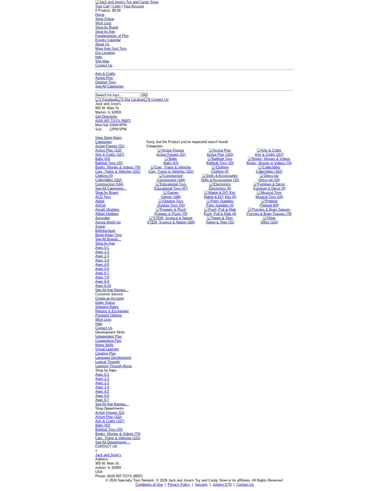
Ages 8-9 (102, 281)
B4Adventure (105, 231)
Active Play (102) (108, 150)
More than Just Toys (111, 49)
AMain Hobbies (107, 214)
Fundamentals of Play (112, 36)
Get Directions (106, 116)
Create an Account (109, 298)
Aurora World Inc (108, 222)
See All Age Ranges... (112, 290)
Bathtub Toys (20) (109, 163)
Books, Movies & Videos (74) (117, 167)
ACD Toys (103, 197)
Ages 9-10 (103, 286)
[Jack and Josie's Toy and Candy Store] (127, 2)
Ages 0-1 (102, 248)
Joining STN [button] (222, 485)
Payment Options (108, 315)
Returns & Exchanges (112, 311)
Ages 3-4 (102, 260)
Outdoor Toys (105, 82)
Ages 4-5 (102, 265)
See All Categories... (111, 188)
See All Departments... (112, 442)
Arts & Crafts (105, 74)
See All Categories (109, 86)
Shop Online (104, 19)
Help (98, 57)
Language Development (113, 358)
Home (99, 15)
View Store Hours (108, 138)
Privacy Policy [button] (179, 485)
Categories (103, 142)
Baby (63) (102, 159)
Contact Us (103, 65)
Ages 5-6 (102, 269)
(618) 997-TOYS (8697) (113, 121)
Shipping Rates (107, 307)
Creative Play (105, 353)
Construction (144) (109, 184)
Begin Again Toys (108, 235)
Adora (99, 201)
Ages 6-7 (102, 273)
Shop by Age (105, 32)
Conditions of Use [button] (149, 485)
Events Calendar (108, 40)
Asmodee (102, 218)
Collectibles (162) (108, 180)
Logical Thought (107, 362)
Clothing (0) (104, 176)
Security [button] (201, 485)
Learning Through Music (113, 366)
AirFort (100, 205)
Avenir (100, 226)
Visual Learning (107, 349)
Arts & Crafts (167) (109, 155)
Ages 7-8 (102, 277)
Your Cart (102, 6)
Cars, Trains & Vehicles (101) (117, 171)
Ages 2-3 (102, 256)
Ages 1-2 (102, 252)
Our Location (105, 53)
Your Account (134, 6)
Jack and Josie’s (108, 455)
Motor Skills (104, 345)
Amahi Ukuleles (107, 210)
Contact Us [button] (245, 485)
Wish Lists (103, 23)
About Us (102, 44)
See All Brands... (108, 239)
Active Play (104, 78)
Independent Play (108, 336)
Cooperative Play (108, 341)
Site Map (102, 61)
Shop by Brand (106, 27)
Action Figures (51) (109, 146)
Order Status (105, 303)
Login (116, 6)
